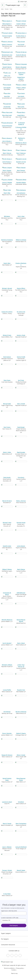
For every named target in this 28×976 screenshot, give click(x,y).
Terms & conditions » (9, 968)
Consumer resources (8, 945)
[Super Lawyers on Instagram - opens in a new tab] (12, 955)
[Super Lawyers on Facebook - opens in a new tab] (8, 955)
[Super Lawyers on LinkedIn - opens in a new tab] (20, 955)
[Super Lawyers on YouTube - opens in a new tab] (16, 955)
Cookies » (14, 970)
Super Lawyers (6, 933)
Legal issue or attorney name (9, 911)
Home (2, 9)
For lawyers (5, 939)
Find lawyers (14, 925)
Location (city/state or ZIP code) (9, 918)
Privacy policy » (20, 968)
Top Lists (6, 9)
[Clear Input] (24, 913)
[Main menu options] (3, 5)
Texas (11, 9)
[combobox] (13, 913)
